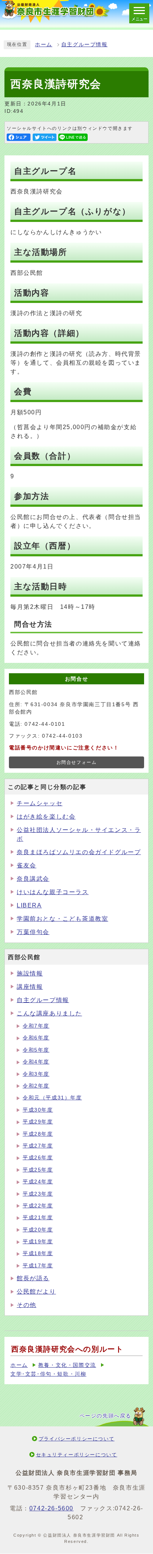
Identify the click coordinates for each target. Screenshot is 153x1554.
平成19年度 (38, 1241)
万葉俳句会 (33, 932)
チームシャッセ (39, 803)
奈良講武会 (33, 879)
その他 (26, 1305)
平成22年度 (38, 1206)
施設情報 (30, 973)
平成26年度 (38, 1157)
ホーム (43, 44)
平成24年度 (38, 1181)
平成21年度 (38, 1217)
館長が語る (33, 1278)
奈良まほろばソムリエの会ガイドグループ (79, 852)
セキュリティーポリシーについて (76, 1454)
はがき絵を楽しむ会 (46, 816)
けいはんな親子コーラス (53, 892)
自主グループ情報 (84, 44)
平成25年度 (38, 1170)
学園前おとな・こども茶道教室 (62, 919)
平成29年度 (38, 1122)
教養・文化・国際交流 (67, 1365)
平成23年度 (38, 1194)
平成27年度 (38, 1146)
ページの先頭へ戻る (105, 1416)
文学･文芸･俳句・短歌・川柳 (48, 1374)
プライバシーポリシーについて (76, 1439)
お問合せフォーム (76, 762)
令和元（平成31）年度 (52, 1097)
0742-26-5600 (51, 1508)
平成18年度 (38, 1253)
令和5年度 (36, 1050)
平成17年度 (38, 1265)
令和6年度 (36, 1038)
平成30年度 (38, 1110)
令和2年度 (36, 1086)
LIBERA (29, 905)
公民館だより (36, 1291)
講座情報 (30, 987)
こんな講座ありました (49, 1013)
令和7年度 (36, 1026)
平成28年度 (38, 1134)
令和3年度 (36, 1074)
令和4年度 (36, 1062)
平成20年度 (38, 1230)
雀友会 (26, 865)
